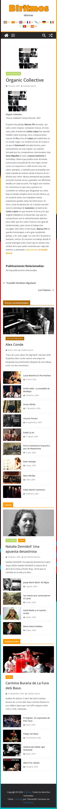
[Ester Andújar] (12, 463)
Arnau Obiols (29, 404)
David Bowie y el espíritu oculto (34, 612)
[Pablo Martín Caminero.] (12, 492)
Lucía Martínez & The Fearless (37, 375)
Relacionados (32, 249)
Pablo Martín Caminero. (34, 489)
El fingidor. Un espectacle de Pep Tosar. (36, 719)
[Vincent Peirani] (12, 420)
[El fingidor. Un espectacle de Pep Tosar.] (12, 721)
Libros (21, 540)
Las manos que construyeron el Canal (36, 597)
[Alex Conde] (28, 320)
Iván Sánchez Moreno (32, 557)
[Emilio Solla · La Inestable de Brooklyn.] (12, 392)
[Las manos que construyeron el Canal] (12, 599)
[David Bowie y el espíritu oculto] (12, 613)
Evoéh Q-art (28, 432)
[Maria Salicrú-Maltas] (12, 628)
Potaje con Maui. (31, 733)
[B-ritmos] (6, 35)
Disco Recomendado (15, 339)
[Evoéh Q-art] (12, 434)
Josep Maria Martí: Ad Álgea (36, 582)
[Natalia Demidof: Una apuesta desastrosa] (28, 523)
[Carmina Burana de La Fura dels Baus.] (28, 659)
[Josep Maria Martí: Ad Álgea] (12, 584)
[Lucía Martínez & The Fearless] (12, 377)
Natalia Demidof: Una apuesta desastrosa (22, 549)
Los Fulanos (44, 290)
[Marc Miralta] (12, 477)
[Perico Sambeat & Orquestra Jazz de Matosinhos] (12, 449)
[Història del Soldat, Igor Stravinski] (12, 750)
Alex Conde (14, 344)
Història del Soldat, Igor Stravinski (34, 748)
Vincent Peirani (30, 418)
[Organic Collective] (17, 111)
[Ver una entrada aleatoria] (50, 35)
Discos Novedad (13, 74)
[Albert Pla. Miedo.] (12, 765)
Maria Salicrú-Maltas (32, 626)
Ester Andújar (29, 461)
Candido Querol (29, 86)
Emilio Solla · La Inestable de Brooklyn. (36, 390)
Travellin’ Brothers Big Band (21, 283)
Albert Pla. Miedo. (31, 762)
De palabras (11, 540)
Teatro (9, 677)
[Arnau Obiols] (12, 406)
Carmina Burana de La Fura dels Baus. (27, 685)
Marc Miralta (29, 475)
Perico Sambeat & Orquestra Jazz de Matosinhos (36, 447)
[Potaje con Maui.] (12, 736)
